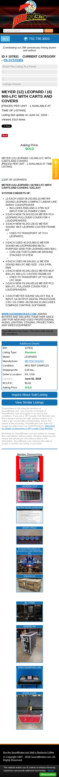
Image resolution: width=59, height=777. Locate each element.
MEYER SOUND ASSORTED (29, 508)
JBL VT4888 (29, 603)
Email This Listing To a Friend (19, 66)
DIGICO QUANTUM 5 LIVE (29, 667)
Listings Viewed (12, 84)
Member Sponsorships (29, 454)
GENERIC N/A (29, 626)
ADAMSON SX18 (29, 486)
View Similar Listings (29, 402)
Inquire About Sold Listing (29, 394)
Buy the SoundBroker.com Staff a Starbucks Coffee (28, 752)
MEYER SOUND (34, 361)
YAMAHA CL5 (29, 576)
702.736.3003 (39, 39)
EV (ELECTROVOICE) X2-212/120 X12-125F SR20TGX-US (29, 551)
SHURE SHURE (29, 693)
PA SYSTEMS (13, 60)
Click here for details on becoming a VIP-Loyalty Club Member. (28, 427)
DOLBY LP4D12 (29, 528)
